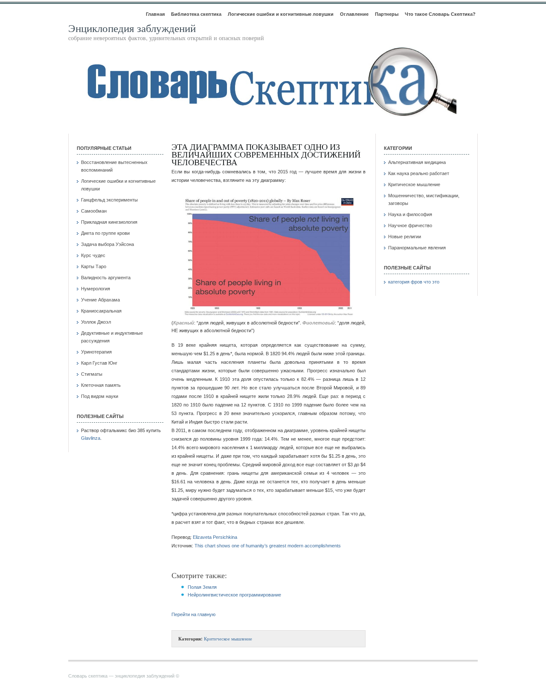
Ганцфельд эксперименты (109, 199)
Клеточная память (101, 385)
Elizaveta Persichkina (215, 537)
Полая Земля (202, 587)
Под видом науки (99, 396)
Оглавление (354, 14)
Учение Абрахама (100, 299)
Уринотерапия (96, 351)
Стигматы (91, 374)
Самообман (94, 210)
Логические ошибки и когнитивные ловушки (281, 14)
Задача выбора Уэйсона (107, 244)
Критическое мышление (228, 638)
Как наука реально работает (418, 173)
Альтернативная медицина (417, 162)
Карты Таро (93, 266)
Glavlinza (90, 438)
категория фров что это (413, 281)
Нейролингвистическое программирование (234, 594)
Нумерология (95, 288)
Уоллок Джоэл (96, 321)
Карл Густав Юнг (99, 362)
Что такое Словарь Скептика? (440, 14)
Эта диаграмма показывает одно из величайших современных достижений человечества (265, 154)
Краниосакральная (101, 310)
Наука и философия (410, 214)
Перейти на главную (193, 614)
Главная (155, 14)
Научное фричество (410, 225)
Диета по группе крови (105, 233)
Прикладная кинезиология (109, 222)
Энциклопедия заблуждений (132, 28)
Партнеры (386, 14)
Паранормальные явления (417, 247)
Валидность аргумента (106, 277)
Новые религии (404, 236)
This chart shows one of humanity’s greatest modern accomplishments (268, 545)
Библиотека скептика (196, 14)
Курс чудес (93, 255)
